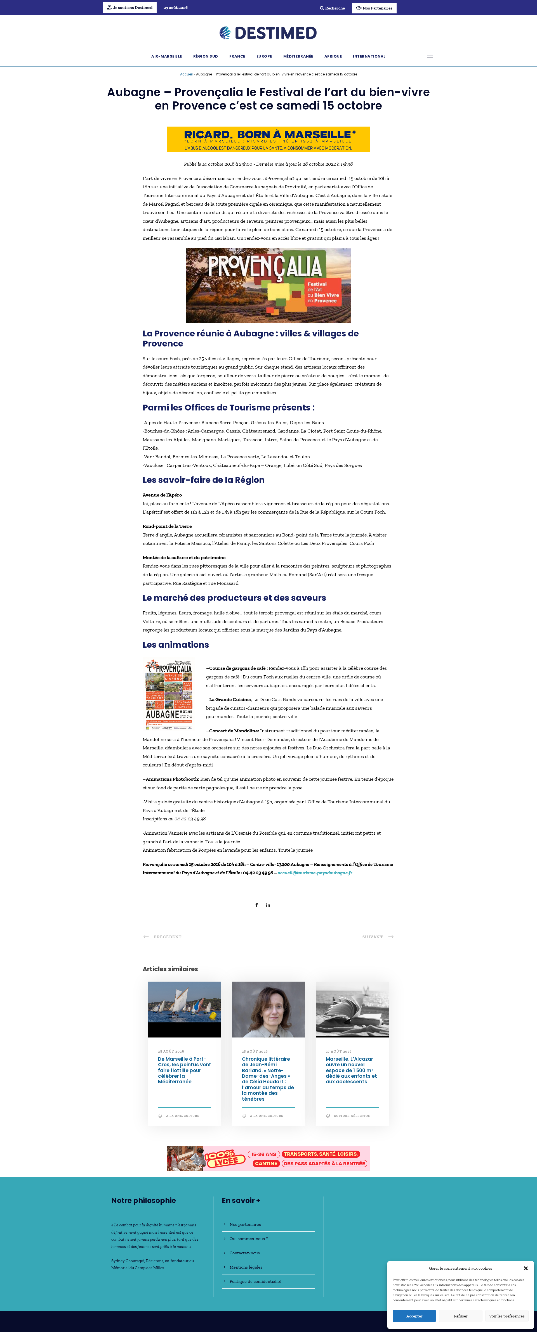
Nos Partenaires (377, 8)
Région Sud (205, 56)
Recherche (335, 8)
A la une (174, 1116)
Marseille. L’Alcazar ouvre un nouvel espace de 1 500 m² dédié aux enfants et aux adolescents (351, 1070)
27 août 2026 (339, 1051)
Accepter (414, 1316)
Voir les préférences (507, 1316)
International (369, 56)
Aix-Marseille (166, 56)
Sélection (361, 1116)
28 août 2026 (171, 1051)
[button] (526, 1268)
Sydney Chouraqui (127, 1260)
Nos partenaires (245, 1224)
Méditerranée (298, 56)
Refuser (461, 1316)
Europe (264, 56)
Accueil (186, 74)
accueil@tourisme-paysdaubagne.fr (315, 873)
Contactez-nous (245, 1252)
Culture (191, 1116)
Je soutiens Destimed (132, 7)
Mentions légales (246, 1267)
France (237, 56)
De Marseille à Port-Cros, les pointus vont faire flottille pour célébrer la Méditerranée (184, 1070)
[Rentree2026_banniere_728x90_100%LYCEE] (268, 1158)
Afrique (333, 56)
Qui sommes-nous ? (249, 1238)
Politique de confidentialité (255, 1281)
